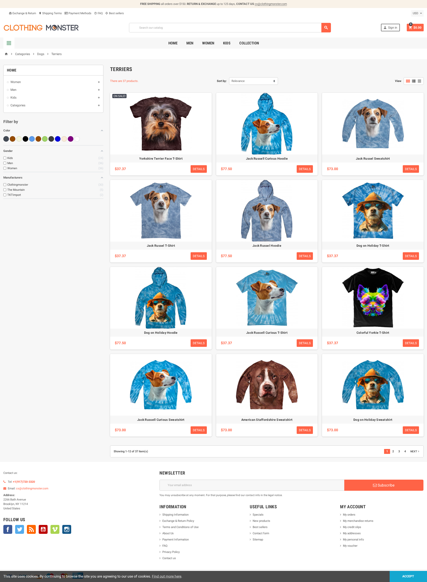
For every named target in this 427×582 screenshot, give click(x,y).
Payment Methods (79, 13)
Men (189, 43)
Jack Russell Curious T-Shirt (267, 332)
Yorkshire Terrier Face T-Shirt (161, 158)
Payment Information (175, 539)
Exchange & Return (22, 13)
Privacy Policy (171, 552)
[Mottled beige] (19, 139)
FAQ (98, 13)
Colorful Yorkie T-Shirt (373, 332)
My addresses (352, 533)
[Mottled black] (25, 139)
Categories (17, 105)
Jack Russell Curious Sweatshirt (161, 419)
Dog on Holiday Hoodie (161, 332)
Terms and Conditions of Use (180, 527)
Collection (249, 43)
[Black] (6, 139)
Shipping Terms (50, 13)
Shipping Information (175, 514)
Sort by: (222, 81)
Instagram (66, 529)
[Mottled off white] (64, 139)
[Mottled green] (45, 139)
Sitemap (258, 539)
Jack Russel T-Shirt (161, 245)
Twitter (19, 529)
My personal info (353, 539)
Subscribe (386, 485)
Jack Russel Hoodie (266, 245)
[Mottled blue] (32, 139)
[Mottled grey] (51, 139)
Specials (258, 514)
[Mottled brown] (38, 139)
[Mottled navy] (57, 139)
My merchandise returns (358, 520)
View (398, 81)
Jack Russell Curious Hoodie (267, 158)
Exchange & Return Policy (178, 520)
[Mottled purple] (70, 139)
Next (415, 451)
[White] (77, 139)
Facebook (7, 529)
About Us (168, 533)
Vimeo (54, 529)
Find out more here (166, 576)
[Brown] (12, 139)
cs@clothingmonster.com (271, 4)
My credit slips (352, 527)
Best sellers (116, 13)
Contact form (261, 533)
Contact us (169, 558)
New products (261, 520)
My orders (349, 514)
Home (172, 43)
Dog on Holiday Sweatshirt (372, 419)
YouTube (43, 529)
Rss (31, 529)
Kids (226, 43)
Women (208, 43)
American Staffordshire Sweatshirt (266, 419)
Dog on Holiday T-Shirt (373, 245)
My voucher (350, 545)
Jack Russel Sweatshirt (373, 158)
